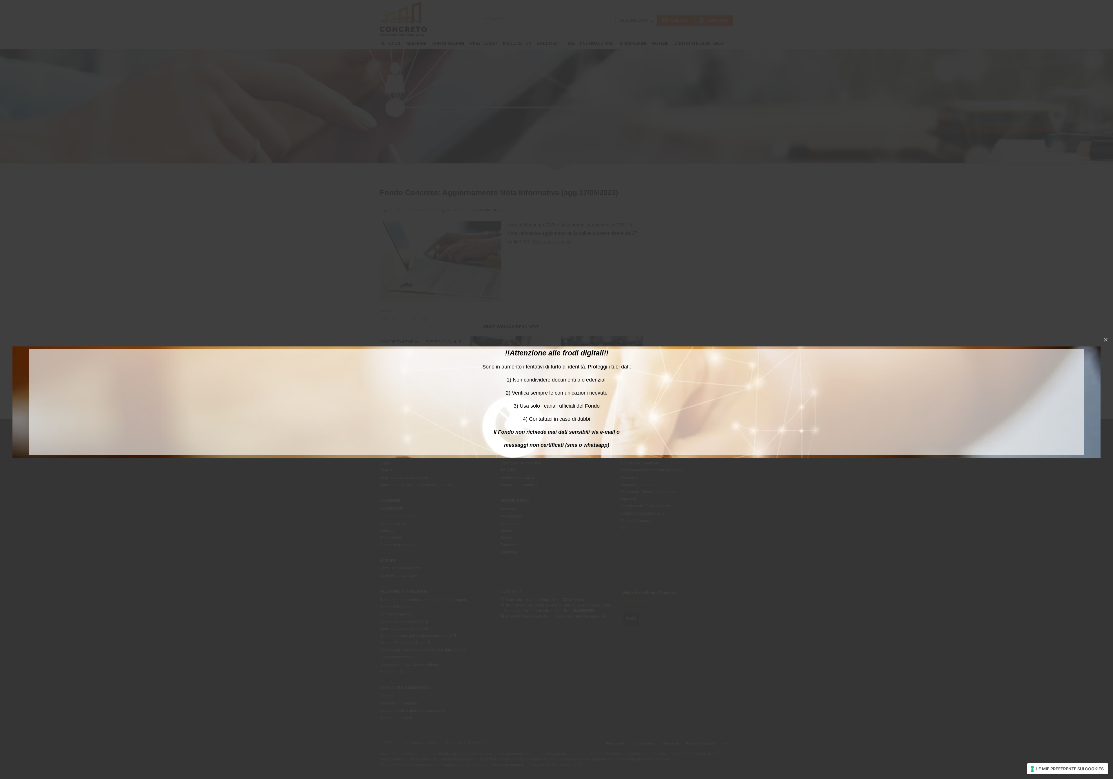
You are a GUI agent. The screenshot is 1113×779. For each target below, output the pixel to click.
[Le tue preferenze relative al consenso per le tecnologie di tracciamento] (1067, 768)
